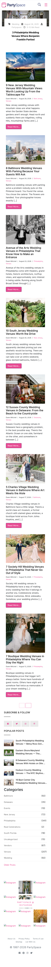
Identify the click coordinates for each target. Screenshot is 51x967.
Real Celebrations (12, 827)
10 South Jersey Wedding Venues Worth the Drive (22, 332)
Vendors (8, 845)
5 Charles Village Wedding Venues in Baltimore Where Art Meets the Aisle (25, 490)
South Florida (10, 833)
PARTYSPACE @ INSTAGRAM (25, 903)
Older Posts (9, 865)
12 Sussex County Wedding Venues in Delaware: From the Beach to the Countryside (24, 410)
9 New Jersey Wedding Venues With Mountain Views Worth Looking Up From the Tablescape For (24, 90)
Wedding (8, 858)
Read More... (14, 126)
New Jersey (38, 99)
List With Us (30, 942)
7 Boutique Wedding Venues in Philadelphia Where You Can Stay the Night (25, 659)
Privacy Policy (24, 939)
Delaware (37, 417)
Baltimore (37, 178)
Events (7, 808)
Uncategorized (11, 839)
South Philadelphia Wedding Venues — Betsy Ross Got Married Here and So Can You (30, 743)
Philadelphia (38, 261)
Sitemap (19, 942)
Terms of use (38, 939)
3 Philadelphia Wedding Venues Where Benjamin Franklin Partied (25, 36)
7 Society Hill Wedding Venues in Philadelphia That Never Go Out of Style (25, 570)
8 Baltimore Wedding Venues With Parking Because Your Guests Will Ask (24, 171)
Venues (8, 101)
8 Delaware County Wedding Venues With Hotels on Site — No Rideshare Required (31, 763)
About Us (11, 939)
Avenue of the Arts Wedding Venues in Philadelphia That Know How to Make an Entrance (23, 252)
